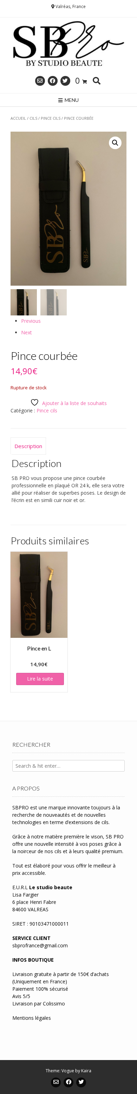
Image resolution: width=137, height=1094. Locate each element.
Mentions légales (31, 1018)
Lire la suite (40, 678)
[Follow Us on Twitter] (65, 81)
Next (26, 332)
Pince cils (50, 118)
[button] (115, 143)
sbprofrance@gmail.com (40, 945)
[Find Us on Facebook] (53, 81)
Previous (31, 321)
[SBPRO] (68, 44)
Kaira (86, 1071)
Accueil (18, 118)
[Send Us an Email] (40, 81)
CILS (33, 118)
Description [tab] (28, 446)
